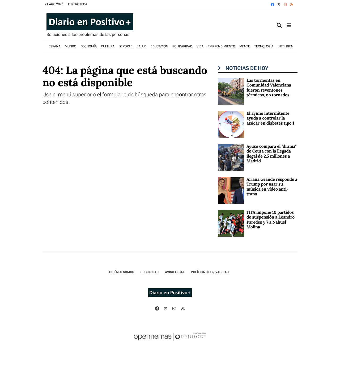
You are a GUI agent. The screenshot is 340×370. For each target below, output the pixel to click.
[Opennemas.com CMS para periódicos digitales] (170, 342)
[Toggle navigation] (289, 25)
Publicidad (150, 272)
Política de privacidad (210, 272)
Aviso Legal (175, 272)
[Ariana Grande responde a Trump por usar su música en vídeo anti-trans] (231, 189)
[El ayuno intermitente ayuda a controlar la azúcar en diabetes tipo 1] (231, 123)
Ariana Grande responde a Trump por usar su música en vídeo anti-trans (271, 187)
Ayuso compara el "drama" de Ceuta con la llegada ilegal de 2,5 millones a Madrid (271, 154)
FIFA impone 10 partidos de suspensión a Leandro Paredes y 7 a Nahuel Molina (270, 220)
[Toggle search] (279, 25)
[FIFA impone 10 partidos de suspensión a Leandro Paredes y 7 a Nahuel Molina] (231, 222)
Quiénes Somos (121, 272)
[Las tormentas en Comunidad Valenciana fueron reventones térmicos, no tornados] (231, 90)
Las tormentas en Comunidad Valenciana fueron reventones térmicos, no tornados (268, 88)
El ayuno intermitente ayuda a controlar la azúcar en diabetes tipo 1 (270, 118)
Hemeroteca (77, 4)
